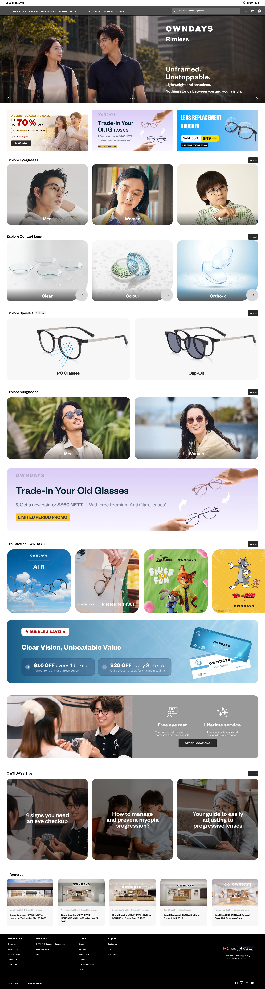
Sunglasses (13, 949)
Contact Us (112, 944)
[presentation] (39, 581)
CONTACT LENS (67, 11)
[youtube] (252, 983)
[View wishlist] (246, 11)
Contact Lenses (14, 954)
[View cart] (252, 11)
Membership (84, 954)
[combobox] (206, 11)
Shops (81, 944)
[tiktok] (246, 983)
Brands (108, 11)
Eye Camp (83, 959)
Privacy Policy (13, 983)
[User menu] (259, 11)
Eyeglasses (13, 944)
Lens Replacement (44, 949)
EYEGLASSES (13, 11)
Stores (120, 11)
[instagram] (241, 983)
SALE (81, 11)
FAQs (110, 949)
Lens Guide (12, 959)
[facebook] (236, 983)
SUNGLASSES (30, 11)
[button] (132, 59)
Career (82, 969)
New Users (112, 954)
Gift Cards (94, 11)
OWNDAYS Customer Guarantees (50, 944)
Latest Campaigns (86, 964)
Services (82, 949)
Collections (12, 964)
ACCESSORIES (48, 11)
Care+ (38, 954)
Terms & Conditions (33, 983)
